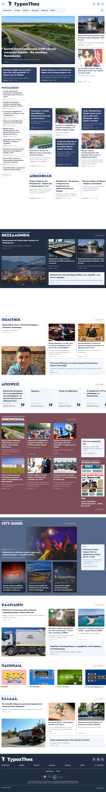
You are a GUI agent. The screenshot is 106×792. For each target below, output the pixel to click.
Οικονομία (35, 10)
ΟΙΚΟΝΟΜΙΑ (13, 419)
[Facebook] (94, 4)
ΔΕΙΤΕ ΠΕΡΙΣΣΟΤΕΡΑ (70, 523)
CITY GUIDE (12, 523)
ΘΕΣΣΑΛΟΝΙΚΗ (15, 235)
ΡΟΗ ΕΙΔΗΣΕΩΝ (10, 87)
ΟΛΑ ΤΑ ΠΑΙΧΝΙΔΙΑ (98, 666)
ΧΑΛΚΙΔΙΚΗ (12, 605)
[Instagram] (98, 4)
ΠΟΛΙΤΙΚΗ (11, 319)
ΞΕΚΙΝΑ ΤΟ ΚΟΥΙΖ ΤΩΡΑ (89, 566)
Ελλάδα (17, 10)
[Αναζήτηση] (102, 10)
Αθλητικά (44, 10)
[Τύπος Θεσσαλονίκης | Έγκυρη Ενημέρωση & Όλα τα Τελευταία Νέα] (24, 4)
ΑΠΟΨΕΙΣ (10, 384)
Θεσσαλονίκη (7, 10)
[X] (102, 4)
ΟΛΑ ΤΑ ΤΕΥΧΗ (99, 509)
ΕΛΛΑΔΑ (9, 698)
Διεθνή (53, 10)
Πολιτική (26, 10)
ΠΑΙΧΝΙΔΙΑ (12, 665)
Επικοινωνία (49, 771)
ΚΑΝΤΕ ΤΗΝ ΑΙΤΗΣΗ (88, 453)
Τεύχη (58, 771)
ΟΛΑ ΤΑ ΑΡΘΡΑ (6, 175)
